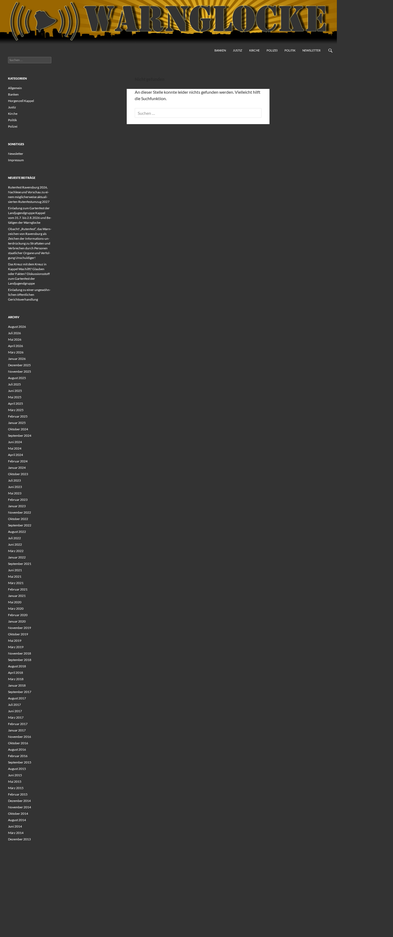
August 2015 (17, 769)
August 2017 (17, 698)
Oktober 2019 (18, 634)
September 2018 (19, 660)
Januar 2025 (17, 423)
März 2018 (16, 679)
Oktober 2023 (18, 474)
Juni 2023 (15, 487)
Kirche (254, 50)
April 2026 (15, 346)
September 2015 (19, 762)
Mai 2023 (14, 493)
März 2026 (16, 352)
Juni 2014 (15, 826)
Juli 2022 (14, 538)
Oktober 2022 (18, 519)
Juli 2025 (14, 384)
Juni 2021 (15, 570)
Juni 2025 (15, 391)
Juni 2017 (15, 711)
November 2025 (19, 371)
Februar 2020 (18, 615)
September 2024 (19, 436)
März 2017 (16, 717)
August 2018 (17, 666)
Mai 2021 (14, 576)
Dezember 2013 (19, 839)
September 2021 (19, 564)
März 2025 (16, 410)
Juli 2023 (14, 480)
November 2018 (19, 653)
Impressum (16, 160)
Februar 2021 (18, 589)
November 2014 (19, 807)
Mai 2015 (14, 781)
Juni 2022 (15, 544)
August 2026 (17, 327)
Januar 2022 (17, 557)
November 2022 (19, 512)
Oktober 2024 (18, 429)
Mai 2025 (14, 397)
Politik (289, 50)
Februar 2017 (18, 724)
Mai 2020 (14, 602)
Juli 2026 (14, 333)
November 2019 (19, 628)
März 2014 (16, 833)
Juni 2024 (15, 442)
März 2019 (16, 647)
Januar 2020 (17, 621)
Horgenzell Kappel (21, 101)
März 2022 (16, 551)
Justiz (237, 50)
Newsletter (311, 50)
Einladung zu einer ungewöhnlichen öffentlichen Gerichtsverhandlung (29, 294)
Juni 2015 (15, 775)
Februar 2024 (18, 461)
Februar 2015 (18, 794)
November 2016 (19, 737)
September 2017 (19, 692)
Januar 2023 (17, 506)
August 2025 (17, 378)
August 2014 (17, 820)
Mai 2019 (14, 641)
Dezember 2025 (19, 365)
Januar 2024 (17, 468)
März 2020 (16, 609)
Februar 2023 (18, 500)
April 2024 (15, 455)
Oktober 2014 (18, 814)
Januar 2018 (17, 685)
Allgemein (15, 88)
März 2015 (16, 788)
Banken (220, 50)
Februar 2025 (18, 416)
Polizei (272, 50)
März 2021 (16, 583)
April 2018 (15, 673)
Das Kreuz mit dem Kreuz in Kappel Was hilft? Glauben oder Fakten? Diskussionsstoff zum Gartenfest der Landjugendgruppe (29, 273)
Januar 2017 (17, 730)
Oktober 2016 (18, 743)
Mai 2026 (14, 339)
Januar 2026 (17, 359)
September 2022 (19, 525)
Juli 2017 (14, 705)
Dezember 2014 (19, 801)
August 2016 (17, 749)
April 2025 (15, 403)
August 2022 (17, 532)
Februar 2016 (18, 756)
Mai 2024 (14, 448)
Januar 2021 (17, 596)
